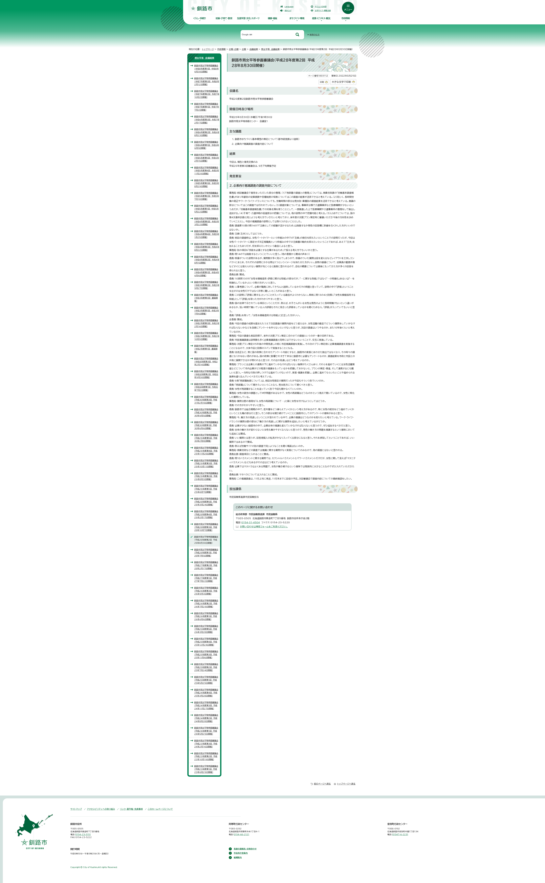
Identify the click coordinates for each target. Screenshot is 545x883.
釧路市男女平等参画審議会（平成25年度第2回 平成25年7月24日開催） (206, 667)
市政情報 (345, 18)
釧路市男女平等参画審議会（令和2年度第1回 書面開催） (206, 349)
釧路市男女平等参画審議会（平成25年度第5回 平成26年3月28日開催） (206, 629)
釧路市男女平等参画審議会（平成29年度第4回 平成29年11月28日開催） (206, 451)
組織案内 (238, 857)
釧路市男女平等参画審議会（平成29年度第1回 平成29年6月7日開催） (206, 489)
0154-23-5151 (83, 835)
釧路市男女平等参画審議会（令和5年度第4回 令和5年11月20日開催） (206, 170)
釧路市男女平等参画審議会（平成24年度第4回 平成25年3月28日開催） (206, 693)
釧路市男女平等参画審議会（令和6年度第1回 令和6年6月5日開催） (206, 145)
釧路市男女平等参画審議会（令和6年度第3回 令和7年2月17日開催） (206, 119)
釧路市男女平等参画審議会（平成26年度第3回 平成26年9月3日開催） (206, 591)
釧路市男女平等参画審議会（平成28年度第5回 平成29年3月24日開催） (206, 502)
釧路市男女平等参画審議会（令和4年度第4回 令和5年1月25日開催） (206, 234)
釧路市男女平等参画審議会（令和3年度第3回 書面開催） (206, 298)
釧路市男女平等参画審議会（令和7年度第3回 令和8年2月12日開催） (206, 81)
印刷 (322, 82)
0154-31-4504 (250, 522)
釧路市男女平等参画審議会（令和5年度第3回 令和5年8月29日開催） (206, 183)
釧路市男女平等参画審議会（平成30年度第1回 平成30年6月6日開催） (206, 425)
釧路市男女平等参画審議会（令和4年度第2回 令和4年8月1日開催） (206, 260)
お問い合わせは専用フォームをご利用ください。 (264, 526)
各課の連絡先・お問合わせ (245, 849)
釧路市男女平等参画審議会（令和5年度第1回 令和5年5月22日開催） (206, 209)
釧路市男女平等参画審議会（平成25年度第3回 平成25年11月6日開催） (206, 654)
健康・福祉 (272, 18)
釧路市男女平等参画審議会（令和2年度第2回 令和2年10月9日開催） (206, 336)
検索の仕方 (314, 35)
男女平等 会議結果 (270, 49)
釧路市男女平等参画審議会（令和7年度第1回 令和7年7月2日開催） (206, 107)
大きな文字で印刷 (341, 82)
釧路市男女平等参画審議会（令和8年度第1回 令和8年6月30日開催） (206, 69)
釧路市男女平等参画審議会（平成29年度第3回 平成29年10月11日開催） (206, 463)
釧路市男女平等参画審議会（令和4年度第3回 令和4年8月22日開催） (206, 247)
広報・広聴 (234, 49)
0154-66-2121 (241, 835)
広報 (244, 49)
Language (289, 6)
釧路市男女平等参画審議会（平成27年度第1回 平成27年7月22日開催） (206, 578)
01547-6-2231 (400, 835)
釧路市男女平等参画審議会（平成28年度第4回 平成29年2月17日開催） (206, 514)
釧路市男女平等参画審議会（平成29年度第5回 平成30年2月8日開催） (206, 438)
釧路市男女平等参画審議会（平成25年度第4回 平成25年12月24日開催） (206, 642)
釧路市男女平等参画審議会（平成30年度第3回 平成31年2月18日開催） (206, 400)
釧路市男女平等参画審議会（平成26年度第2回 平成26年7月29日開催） (206, 603)
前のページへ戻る (322, 784)
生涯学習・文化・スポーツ (248, 18)
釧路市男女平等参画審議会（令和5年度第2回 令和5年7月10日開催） (206, 196)
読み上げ (288, 10)
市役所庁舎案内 (241, 853)
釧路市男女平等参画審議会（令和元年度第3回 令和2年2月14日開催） (206, 361)
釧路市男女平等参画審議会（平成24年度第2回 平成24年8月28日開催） (206, 718)
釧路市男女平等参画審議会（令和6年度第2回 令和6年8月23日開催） (206, 132)
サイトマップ (76, 809)
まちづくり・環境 (296, 18)
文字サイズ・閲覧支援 (323, 10)
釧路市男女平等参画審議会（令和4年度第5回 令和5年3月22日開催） (206, 221)
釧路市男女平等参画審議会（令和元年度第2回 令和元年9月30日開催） (206, 374)
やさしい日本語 (320, 6)
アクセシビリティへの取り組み (101, 809)
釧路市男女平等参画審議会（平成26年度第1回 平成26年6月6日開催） (206, 616)
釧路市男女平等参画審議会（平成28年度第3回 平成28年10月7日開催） (206, 527)
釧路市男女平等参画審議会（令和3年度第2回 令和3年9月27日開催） (206, 285)
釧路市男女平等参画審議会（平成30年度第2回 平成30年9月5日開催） (206, 412)
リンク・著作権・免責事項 (131, 809)
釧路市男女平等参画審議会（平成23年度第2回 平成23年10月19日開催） (206, 756)
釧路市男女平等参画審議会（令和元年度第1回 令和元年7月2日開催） (206, 387)
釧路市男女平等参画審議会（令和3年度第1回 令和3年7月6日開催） (206, 311)
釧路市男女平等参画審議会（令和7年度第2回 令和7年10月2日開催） (206, 94)
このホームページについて (160, 809)
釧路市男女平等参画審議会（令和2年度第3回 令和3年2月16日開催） (206, 323)
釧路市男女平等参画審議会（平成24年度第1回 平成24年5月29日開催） (206, 731)
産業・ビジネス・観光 (321, 18)
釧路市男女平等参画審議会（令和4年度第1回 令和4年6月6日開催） (206, 272)
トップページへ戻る (346, 784)
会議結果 (253, 49)
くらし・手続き (199, 18)
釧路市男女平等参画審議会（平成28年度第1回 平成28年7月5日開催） (206, 553)
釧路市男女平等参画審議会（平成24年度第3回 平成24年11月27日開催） (206, 705)
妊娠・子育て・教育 (224, 18)
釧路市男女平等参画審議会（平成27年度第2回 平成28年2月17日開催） (206, 565)
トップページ (208, 49)
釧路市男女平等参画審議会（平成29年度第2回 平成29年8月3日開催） (206, 476)
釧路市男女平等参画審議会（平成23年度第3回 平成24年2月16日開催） (206, 744)
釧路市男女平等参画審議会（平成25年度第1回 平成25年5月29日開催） (206, 680)
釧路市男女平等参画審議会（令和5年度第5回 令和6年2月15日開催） (206, 158)
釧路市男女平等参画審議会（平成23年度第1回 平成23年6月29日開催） (206, 769)
